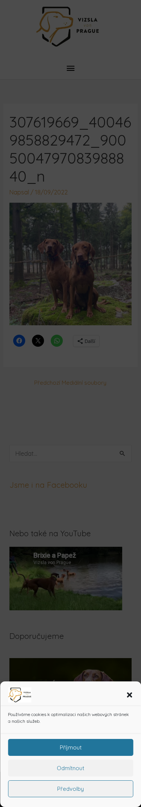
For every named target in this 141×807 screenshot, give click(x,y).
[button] (129, 695)
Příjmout (71, 747)
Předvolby (70, 788)
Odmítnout (70, 768)
